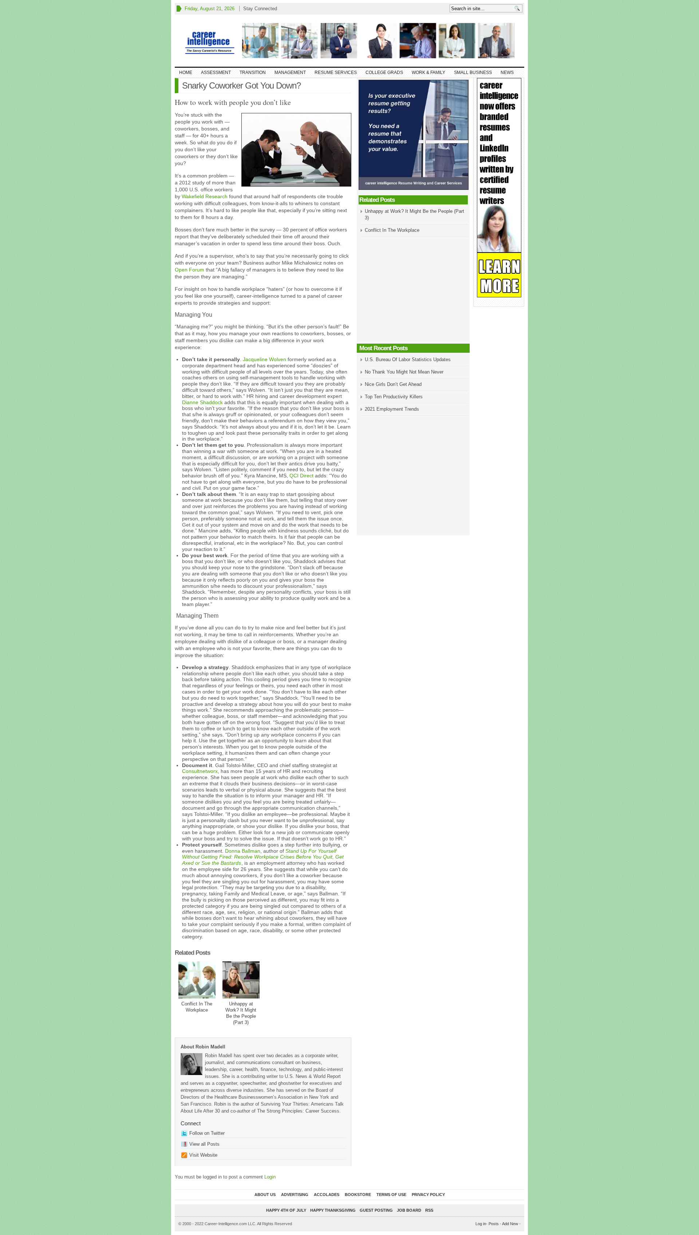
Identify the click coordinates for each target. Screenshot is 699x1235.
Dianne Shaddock (202, 402)
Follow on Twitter (207, 1133)
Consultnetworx (200, 771)
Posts (494, 1224)
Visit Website (203, 1155)
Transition (253, 72)
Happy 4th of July (286, 1210)
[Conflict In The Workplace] (197, 979)
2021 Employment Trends (392, 409)
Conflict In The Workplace (196, 1007)
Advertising (294, 1194)
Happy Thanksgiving (333, 1210)
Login (270, 1177)
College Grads (384, 72)
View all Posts (204, 1144)
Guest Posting (376, 1210)
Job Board (409, 1210)
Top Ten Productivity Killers (394, 396)
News (507, 72)
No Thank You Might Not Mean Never (404, 372)
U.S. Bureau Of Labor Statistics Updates (408, 359)
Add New (510, 1224)
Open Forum (189, 270)
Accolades (326, 1194)
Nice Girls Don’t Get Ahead (393, 384)
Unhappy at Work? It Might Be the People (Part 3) (240, 1013)
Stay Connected (260, 8)
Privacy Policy (428, 1194)
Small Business (473, 72)
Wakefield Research (205, 196)
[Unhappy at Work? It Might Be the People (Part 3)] (241, 979)
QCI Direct (301, 475)
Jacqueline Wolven (264, 359)
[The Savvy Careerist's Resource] (349, 41)
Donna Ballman (242, 851)
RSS (429, 1210)
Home (185, 72)
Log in (480, 1224)
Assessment (216, 72)
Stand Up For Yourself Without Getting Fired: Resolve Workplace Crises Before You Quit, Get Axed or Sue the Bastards (263, 857)
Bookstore (358, 1194)
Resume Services (336, 72)
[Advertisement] (413, 290)
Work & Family (428, 72)
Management (290, 72)
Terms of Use (391, 1194)
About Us (265, 1194)
